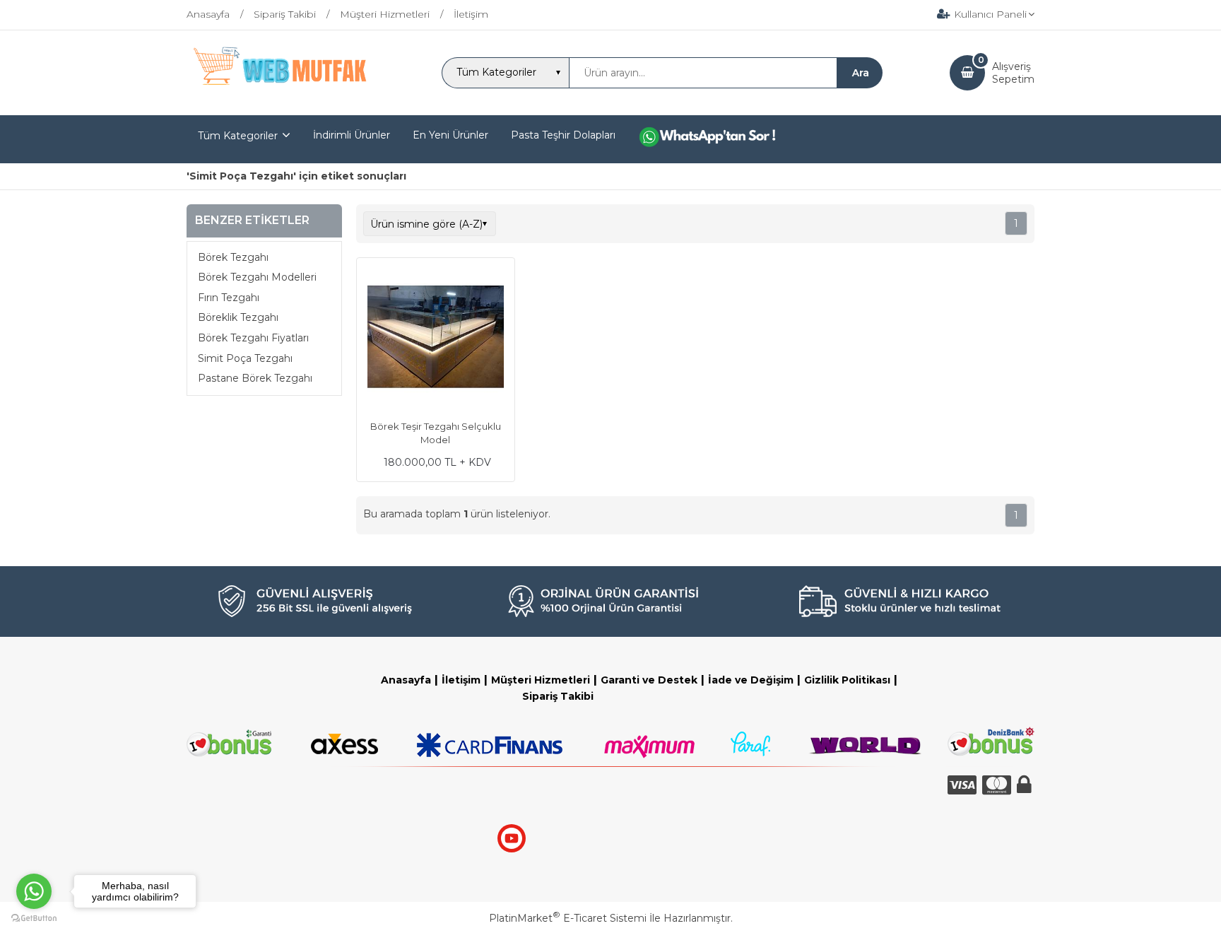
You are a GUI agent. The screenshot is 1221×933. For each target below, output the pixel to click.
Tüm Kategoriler (238, 135)
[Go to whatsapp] (34, 891)
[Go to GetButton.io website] (34, 918)
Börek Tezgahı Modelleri (257, 277)
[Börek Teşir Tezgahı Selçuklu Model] (435, 339)
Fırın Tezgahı (228, 297)
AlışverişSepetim (1013, 73)
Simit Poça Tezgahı (245, 358)
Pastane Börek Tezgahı (255, 378)
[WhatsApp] (717, 139)
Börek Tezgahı (233, 257)
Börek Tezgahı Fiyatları (253, 337)
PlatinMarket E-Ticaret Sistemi (568, 918)
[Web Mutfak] (281, 102)
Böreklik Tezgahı (238, 317)
